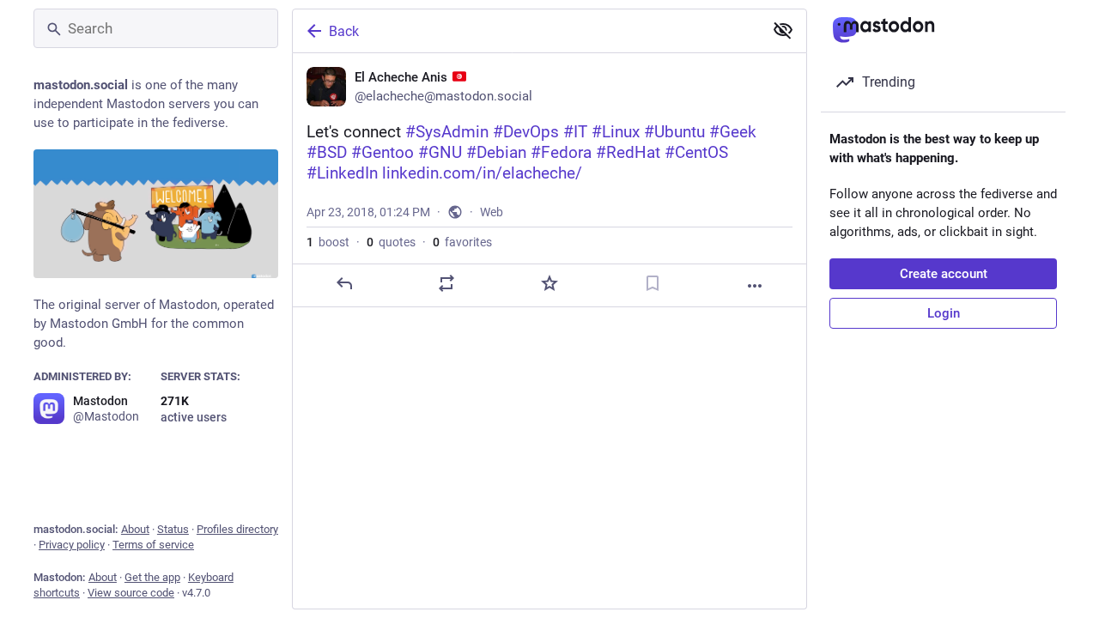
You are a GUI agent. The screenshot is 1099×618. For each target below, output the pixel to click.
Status (173, 529)
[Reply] (344, 283)
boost (328, 242)
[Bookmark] (652, 283)
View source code (131, 592)
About (135, 529)
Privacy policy (72, 544)
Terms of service (153, 544)
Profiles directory (237, 529)
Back (344, 31)
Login (943, 313)
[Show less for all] (783, 30)
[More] (754, 286)
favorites (462, 242)
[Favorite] (549, 283)
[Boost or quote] (446, 283)
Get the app (152, 577)
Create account (943, 274)
